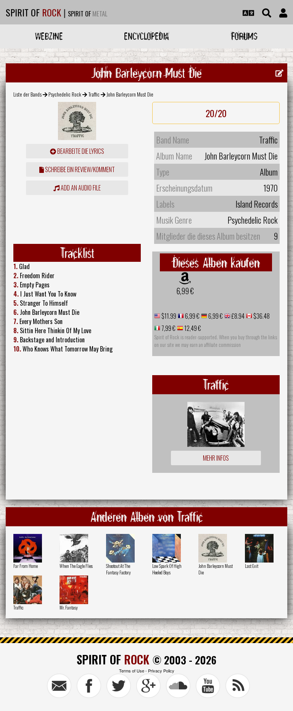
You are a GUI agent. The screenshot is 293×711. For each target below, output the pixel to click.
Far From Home (25, 566)
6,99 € (185, 291)
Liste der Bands (27, 94)
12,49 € (192, 328)
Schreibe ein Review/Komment (79, 169)
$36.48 (261, 316)
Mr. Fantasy (69, 607)
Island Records (256, 204)
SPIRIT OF (33, 12)
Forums (244, 36)
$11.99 (168, 316)
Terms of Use (131, 670)
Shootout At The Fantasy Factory (118, 569)
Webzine (49, 36)
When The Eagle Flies (76, 566)
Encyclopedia (146, 36)
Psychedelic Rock (64, 94)
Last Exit (251, 566)
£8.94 (237, 316)
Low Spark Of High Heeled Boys (167, 569)
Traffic (94, 94)
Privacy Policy (161, 670)
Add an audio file (80, 187)
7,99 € (167, 328)
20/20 (216, 113)
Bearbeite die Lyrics (80, 151)
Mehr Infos (216, 458)
